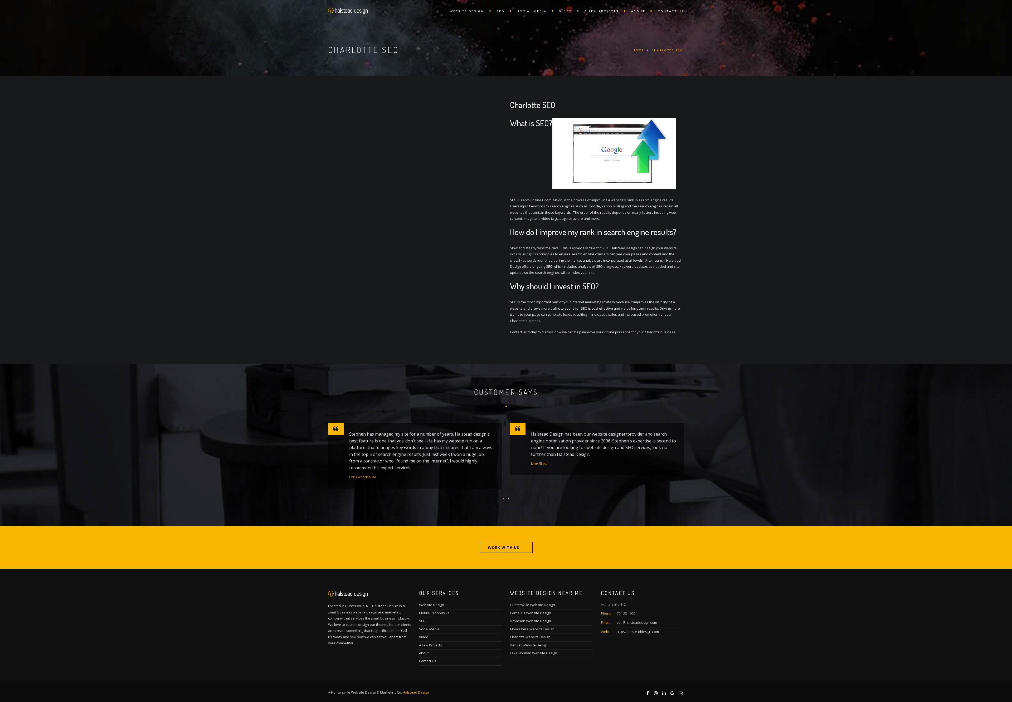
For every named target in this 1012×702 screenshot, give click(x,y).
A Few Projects (602, 11)
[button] (503, 499)
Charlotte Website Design (530, 637)
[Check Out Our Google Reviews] (672, 692)
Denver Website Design (529, 645)
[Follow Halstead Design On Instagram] (655, 692)
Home (638, 50)
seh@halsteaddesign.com (637, 622)
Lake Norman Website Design (533, 653)
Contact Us (671, 11)
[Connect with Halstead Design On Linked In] (664, 692)
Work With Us (503, 547)
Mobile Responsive (434, 613)
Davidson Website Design (530, 620)
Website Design (467, 11)
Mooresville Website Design (532, 629)
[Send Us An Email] (680, 692)
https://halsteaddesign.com (638, 631)
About (638, 11)
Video (565, 11)
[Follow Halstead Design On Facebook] (647, 692)
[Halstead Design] (348, 10)
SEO (501, 11)
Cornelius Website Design (530, 613)
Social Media (532, 11)
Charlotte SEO (667, 50)
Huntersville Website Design (532, 604)
